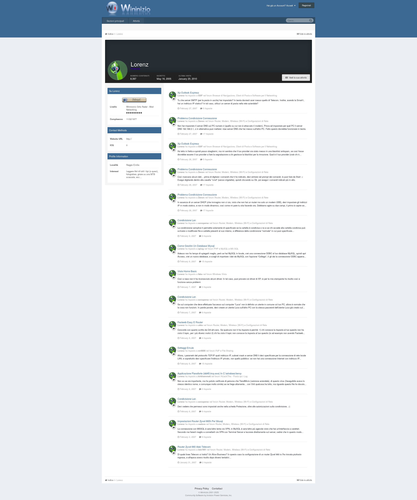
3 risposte (206, 286)
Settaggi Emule (186, 347)
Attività (136, 20)
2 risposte (206, 388)
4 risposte (206, 337)
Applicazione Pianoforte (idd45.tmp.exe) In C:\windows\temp (209, 373)
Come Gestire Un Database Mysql (196, 245)
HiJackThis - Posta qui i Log (234, 376)
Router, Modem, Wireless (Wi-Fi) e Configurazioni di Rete (241, 121)
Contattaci (217, 488)
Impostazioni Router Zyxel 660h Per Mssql (200, 421)
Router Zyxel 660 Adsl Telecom (194, 446)
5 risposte (207, 108)
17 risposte (207, 133)
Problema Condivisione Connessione (197, 118)
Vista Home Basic (187, 271)
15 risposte (206, 261)
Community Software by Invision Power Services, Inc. (208, 495)
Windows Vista (220, 274)
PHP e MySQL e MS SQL (226, 248)
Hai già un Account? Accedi (280, 5)
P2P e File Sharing (224, 350)
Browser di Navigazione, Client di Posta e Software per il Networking (245, 95)
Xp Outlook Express (188, 92)
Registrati (306, 5)
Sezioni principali (115, 20)
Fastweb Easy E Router (190, 322)
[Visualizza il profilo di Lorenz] (172, 95)
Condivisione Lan (187, 220)
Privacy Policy (202, 488)
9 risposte (206, 235)
